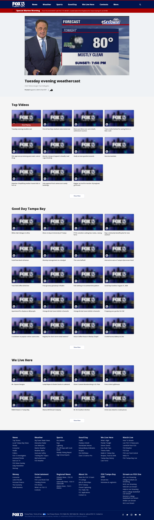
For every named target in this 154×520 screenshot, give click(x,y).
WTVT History (83, 485)
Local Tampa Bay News (20, 443)
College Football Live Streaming (130, 481)
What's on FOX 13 (41, 487)
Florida (14, 445)
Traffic (81, 440)
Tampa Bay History (107, 458)
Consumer (15, 448)
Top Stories (16, 440)
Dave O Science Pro (85, 456)
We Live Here (107, 437)
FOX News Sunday (18, 463)
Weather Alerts (40, 451)
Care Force (104, 461)
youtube (135, 514)
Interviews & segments (108, 482)
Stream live (104, 480)
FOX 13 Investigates (19, 456)
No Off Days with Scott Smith (64, 449)
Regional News (64, 474)
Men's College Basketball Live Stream (131, 493)
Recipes (81, 451)
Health (14, 451)
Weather (39, 437)
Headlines (38, 477)
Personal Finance (18, 482)
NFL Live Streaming (129, 477)
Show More (77, 196)
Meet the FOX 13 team (86, 477)
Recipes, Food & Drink (108, 456)
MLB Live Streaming (130, 484)
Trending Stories (40, 482)
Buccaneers (61, 440)
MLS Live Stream (128, 503)
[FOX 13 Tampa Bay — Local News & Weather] (19, 4)
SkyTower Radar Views (42, 440)
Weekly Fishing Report (64, 452)
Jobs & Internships (85, 482)
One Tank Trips (106, 448)
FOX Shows (38, 485)
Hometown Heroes (85, 445)
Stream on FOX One (132, 474)
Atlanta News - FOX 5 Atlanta (64, 487)
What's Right (105, 440)
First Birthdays (83, 453)
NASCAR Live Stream (130, 487)
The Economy (17, 485)
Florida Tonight (106, 443)
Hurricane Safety (40, 453)
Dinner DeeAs (105, 445)
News (15, 437)
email (140, 514)
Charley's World (84, 443)
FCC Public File (84, 490)
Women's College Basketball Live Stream (130, 497)
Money (15, 474)
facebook (123, 514)
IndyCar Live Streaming (130, 489)
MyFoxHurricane (40, 458)
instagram (131, 514)
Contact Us (82, 495)
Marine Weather (40, 448)
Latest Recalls (17, 480)
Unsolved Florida (18, 458)
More (116, 4)
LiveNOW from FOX (129, 445)
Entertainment (42, 474)
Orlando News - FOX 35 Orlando (65, 478)
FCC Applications (84, 492)
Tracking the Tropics (41, 456)
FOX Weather (39, 461)
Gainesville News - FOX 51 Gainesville (65, 483)
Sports (60, 437)
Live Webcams (39, 445)
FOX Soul (126, 451)
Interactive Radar (40, 443)
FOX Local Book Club (42, 480)
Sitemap (15, 468)
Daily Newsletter (18, 466)
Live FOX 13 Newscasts (131, 443)
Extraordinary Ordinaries (87, 448)
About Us (83, 474)
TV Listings (82, 480)
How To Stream (128, 440)
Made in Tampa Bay (108, 453)
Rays (58, 443)
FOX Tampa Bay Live (130, 458)
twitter (127, 514)
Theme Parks (105, 451)
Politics (14, 453)
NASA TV (126, 456)
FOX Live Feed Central (130, 453)
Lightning (60, 445)
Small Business (17, 487)
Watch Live (128, 437)
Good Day (83, 437)
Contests (38, 490)
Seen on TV (16, 461)
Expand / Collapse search (140, 4)
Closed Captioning (85, 487)
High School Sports (63, 455)
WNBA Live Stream (129, 501)
